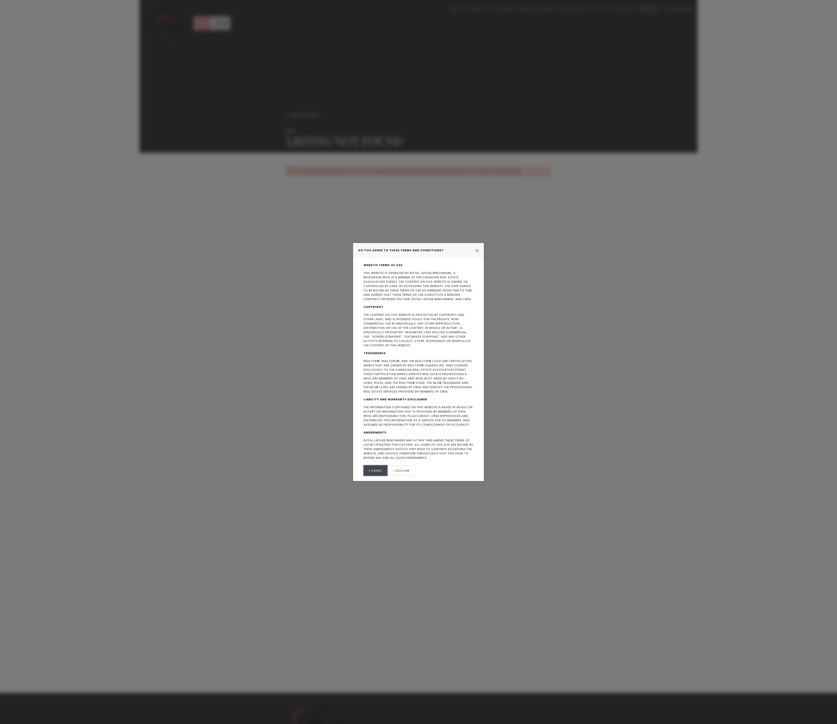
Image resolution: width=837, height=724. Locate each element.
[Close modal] (477, 250)
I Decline (402, 471)
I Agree (375, 471)
